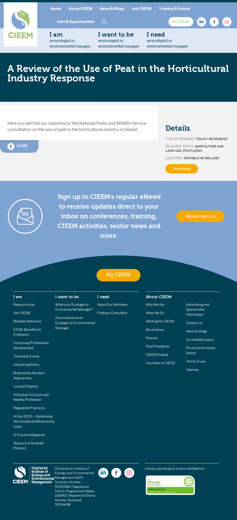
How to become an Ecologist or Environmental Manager (75, 323)
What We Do (155, 313)
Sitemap (192, 370)
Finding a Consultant (112, 313)
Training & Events (174, 8)
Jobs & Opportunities (75, 21)
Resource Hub (23, 305)
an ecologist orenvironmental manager (70, 39)
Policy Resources (212, 139)
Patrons (152, 338)
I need (103, 296)
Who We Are (155, 305)
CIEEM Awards (157, 355)
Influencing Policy (26, 365)
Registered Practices (29, 408)
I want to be (67, 296)
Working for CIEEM (160, 321)
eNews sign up (200, 216)
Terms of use (195, 361)
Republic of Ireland (201, 158)
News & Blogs (112, 8)
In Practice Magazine (29, 435)
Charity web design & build (164, 468)
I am (17, 296)
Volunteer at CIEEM (160, 363)
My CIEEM (181, 22)
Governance (155, 330)
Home (55, 8)
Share (21, 146)
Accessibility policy (200, 340)
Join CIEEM (141, 8)
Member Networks (27, 321)
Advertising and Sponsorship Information (197, 310)
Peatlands (192, 151)
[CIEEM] (20, 24)
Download (182, 169)
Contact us (194, 323)
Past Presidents (157, 346)
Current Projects (25, 386)
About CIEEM (80, 8)
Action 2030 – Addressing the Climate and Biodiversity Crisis (34, 421)
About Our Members (112, 305)
